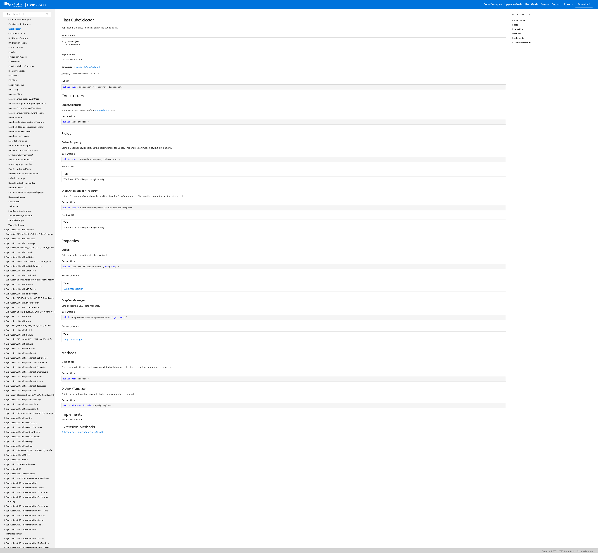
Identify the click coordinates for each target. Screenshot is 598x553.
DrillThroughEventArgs (18, 38)
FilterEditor (13, 52)
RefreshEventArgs (16, 178)
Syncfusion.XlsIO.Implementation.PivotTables (27, 510)
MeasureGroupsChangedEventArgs (24, 108)
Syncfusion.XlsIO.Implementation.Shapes (25, 520)
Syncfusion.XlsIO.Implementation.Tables (24, 524)
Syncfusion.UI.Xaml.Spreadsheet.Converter (26, 367)
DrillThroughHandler (17, 42)
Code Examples (493, 4)
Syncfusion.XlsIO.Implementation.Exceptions (27, 506)
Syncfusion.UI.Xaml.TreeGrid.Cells (21, 422)
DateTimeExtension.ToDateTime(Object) (82, 432)
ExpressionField (15, 47)
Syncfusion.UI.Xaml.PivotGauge (20, 238)
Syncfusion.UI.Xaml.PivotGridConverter (24, 266)
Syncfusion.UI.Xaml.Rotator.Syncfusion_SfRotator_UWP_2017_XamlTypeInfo (28, 323)
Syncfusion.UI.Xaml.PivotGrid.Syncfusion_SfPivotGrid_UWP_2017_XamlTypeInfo (29, 259)
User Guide (531, 4)
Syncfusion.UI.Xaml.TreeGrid (19, 418)
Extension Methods (521, 42)
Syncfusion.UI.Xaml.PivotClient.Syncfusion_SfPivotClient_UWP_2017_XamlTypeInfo (30, 231)
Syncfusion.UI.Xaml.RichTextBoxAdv (22, 302)
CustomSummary (16, 33)
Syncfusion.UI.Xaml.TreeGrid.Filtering (23, 432)
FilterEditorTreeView (17, 56)
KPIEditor (12, 80)
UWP (31, 4)
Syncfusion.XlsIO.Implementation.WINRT (25, 538)
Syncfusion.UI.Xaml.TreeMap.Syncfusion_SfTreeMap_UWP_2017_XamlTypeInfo (29, 448)
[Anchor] (60, 96)
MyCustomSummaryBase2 (20, 159)
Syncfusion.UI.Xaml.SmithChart (20, 348)
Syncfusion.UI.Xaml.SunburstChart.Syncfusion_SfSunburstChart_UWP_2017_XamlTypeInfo (31, 411)
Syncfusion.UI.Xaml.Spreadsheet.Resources (26, 385)
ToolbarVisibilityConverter (20, 215)
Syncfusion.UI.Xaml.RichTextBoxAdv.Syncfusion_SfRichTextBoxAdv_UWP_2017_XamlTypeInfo (32, 309)
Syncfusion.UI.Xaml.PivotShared (21, 270)
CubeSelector (14, 28)
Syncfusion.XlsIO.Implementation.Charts (25, 487)
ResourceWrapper (16, 196)
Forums (568, 4)
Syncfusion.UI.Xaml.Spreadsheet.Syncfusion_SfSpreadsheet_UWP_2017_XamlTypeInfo (30, 392)
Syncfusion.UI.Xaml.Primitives (19, 284)
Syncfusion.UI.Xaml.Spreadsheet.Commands (26, 362)
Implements (518, 38)
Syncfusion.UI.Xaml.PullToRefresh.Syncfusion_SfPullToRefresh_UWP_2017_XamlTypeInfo (31, 295)
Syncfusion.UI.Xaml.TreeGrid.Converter (24, 427)
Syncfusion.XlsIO (13, 469)
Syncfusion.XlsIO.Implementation (21, 483)
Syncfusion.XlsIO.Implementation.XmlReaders (27, 543)
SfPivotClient (14, 201)
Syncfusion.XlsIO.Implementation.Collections (27, 492)
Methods (516, 33)
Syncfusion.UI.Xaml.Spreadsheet (21, 353)
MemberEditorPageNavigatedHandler (25, 126)
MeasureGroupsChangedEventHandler (26, 112)
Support (557, 4)
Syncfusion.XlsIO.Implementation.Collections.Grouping (27, 499)
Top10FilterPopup (16, 220)
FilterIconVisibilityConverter (21, 66)
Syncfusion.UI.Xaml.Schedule (19, 330)
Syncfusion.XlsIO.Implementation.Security (25, 515)
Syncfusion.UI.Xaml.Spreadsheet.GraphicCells (27, 371)
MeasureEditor (15, 94)
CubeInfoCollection (73, 288)
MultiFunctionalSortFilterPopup (23, 150)
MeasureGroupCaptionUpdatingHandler (27, 103)
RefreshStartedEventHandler (21, 182)
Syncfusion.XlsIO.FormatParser (20, 473)
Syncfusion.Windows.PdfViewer (20, 464)
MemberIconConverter (19, 136)
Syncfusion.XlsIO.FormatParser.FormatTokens (27, 478)
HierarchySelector (16, 70)
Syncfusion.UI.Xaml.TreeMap (19, 441)
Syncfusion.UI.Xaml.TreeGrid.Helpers (23, 436)
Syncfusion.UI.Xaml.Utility (18, 455)
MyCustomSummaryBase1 (20, 154)
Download (584, 4)
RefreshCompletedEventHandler (23, 173)
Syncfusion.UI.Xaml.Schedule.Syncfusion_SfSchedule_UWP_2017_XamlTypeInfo (29, 337)
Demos (545, 4)
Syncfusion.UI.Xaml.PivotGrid (19, 252)
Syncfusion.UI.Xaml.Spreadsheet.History (24, 381)
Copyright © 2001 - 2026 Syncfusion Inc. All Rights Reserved (567, 551)
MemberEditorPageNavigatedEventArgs (26, 122)
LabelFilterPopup (16, 84)
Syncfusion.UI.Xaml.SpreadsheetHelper (24, 399)
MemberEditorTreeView (19, 131)
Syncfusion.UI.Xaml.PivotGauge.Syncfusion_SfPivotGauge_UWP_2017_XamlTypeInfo (30, 245)
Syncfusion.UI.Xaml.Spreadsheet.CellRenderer (27, 357)
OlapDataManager (73, 339)
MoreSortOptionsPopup (19, 145)
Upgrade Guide (513, 4)
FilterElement (14, 61)
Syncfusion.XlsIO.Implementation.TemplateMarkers (22, 531)
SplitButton (13, 206)
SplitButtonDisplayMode (19, 210)
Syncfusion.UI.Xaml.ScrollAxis (19, 343)
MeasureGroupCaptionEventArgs (23, 98)
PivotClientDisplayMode (19, 168)
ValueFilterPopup (16, 225)
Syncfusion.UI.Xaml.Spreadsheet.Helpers (25, 376)
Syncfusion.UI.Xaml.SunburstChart (22, 404)
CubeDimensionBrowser (19, 24)
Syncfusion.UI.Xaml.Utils (17, 459)
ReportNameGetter (17, 187)
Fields (515, 24)
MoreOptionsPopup (17, 140)
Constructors (518, 20)
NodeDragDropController (20, 164)
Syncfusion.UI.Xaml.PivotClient (87, 67)
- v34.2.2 (41, 5)
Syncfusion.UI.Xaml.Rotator (18, 316)
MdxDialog (13, 89)
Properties (517, 29)
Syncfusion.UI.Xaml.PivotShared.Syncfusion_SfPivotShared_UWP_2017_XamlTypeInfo (30, 277)
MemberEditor (15, 117)
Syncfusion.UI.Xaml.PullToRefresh (21, 289)
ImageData (13, 75)
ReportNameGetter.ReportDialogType (25, 192)
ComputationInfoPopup (19, 19)
